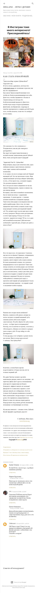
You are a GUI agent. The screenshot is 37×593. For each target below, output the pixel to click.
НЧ (10, 491)
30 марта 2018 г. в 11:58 (26, 465)
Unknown (12, 523)
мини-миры (25, 452)
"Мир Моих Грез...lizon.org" (26, 437)
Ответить (12, 472)
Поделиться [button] (7, 447)
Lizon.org (20, 439)
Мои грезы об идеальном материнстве (15, 455)
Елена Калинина (15, 507)
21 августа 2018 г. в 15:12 (17, 508)
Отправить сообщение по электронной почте (17, 450)
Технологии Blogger (20, 582)
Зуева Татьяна (14, 465)
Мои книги (16, 16)
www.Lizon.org (27, 421)
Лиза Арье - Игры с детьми (16, 7)
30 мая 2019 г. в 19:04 (22, 523)
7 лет (10, 452)
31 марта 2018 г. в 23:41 (16, 478)
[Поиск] (32, 3)
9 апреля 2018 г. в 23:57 (19, 491)
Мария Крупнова (15, 476)
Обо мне (6, 16)
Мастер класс (16, 452)
